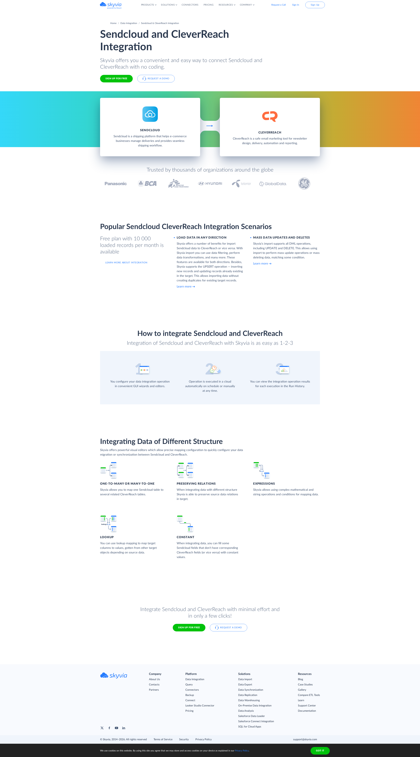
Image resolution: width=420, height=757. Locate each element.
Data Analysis (246, 711)
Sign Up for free (116, 78)
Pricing (189, 711)
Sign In (295, 5)
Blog (300, 679)
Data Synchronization (250, 690)
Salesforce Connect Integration (256, 721)
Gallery (302, 690)
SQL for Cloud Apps (249, 726)
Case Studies (305, 684)
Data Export (245, 684)
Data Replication (247, 695)
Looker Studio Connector (199, 705)
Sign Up (315, 5)
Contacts (154, 684)
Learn (301, 700)
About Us (154, 679)
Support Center (307, 705)
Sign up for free (189, 627)
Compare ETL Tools (309, 695)
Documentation (307, 711)
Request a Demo (158, 78)
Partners (154, 690)
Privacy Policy (203, 739)
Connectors (192, 690)
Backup (189, 695)
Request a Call (278, 5)
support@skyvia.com (305, 739)
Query (189, 684)
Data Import (245, 679)
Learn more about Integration (126, 263)
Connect (190, 700)
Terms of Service (163, 739)
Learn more (184, 286)
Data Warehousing (249, 700)
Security (184, 739)
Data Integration (128, 23)
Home (113, 23)
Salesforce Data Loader (251, 716)
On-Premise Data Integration (255, 705)
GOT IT (320, 751)
